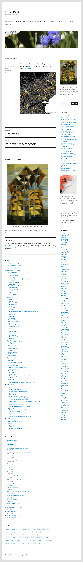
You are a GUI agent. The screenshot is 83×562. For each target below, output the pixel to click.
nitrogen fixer (9, 540)
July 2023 (63, 256)
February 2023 (64, 263)
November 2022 (65, 266)
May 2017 (63, 358)
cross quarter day (10, 532)
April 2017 (63, 359)
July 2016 (63, 375)
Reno (71, 203)
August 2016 (64, 373)
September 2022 (65, 269)
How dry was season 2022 (67, 167)
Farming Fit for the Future (13, 468)
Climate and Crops (12, 272)
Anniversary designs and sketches (18, 367)
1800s (7, 529)
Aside (6, 68)
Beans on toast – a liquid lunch (19, 396)
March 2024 (64, 247)
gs (6, 63)
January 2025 (64, 239)
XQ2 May (10, 347)
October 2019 (64, 317)
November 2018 (65, 331)
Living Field (12, 12)
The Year (61, 21)
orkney (23, 540)
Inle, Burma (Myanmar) (14, 420)
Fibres (9, 386)
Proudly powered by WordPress (21, 555)
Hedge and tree (13, 304)
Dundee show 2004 (14, 331)
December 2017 (65, 348)
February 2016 (64, 382)
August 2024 (64, 242)
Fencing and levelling (14, 325)
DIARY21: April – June (15, 294)
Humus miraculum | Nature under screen (17, 476)
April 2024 (63, 246)
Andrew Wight (14, 529)
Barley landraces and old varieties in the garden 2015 (24, 311)
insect (20, 534)
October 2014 (64, 409)
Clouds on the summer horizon (17, 381)
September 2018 (65, 334)
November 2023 (65, 252)
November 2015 (65, 387)
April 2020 (63, 307)
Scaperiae (28, 68)
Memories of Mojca (14, 364)
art (20, 529)
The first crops (13, 287)
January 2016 (64, 383)
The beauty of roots (14, 369)
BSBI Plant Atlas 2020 (12, 511)
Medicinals (12, 314)
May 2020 (63, 305)
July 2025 (63, 237)
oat (15, 540)
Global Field (10, 418)
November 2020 (65, 303)
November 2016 (65, 368)
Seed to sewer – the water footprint (20, 398)
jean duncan (26, 534)
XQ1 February (11, 343)
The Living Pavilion (12, 472)
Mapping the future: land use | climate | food (18, 491)
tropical (23, 543)
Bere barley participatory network (15, 495)
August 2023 (64, 254)
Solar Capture (12, 277)
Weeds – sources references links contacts (20, 416)
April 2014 (63, 419)
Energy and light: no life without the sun (18, 342)
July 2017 (63, 354)
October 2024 (64, 241)
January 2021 (64, 300)
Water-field (11, 425)
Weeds (9, 415)
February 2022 (64, 280)
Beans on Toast (13, 394)
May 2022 (63, 274)
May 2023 (63, 259)
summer (13, 543)
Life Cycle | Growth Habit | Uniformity (19, 279)
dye (23, 532)
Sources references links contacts (18, 391)
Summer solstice (12, 348)
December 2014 (65, 405)
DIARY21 (10, 292)
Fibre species (12, 387)
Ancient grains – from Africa (14, 507)
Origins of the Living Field (14, 265)
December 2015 (65, 385)
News (17, 21)
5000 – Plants (9, 25)
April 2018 (63, 341)
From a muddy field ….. (15, 263)
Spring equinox (12, 345)
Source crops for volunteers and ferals (19, 410)
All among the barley (12, 499)
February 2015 (64, 402)
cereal (33, 529)
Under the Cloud (13, 275)
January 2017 (64, 365)
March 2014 (64, 421)
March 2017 (64, 361)
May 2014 (63, 417)
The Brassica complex (15, 411)
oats (19, 540)
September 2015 (65, 390)
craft (49, 529)
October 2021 (64, 286)
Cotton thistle (12, 335)
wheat (35, 543)
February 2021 (64, 298)
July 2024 (63, 244)
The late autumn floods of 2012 (19, 428)
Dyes (9, 403)
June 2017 (63, 356)
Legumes (11, 313)
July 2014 (63, 414)
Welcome (8, 21)
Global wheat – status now (16, 291)
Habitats (10, 299)
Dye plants (12, 316)
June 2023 (63, 258)
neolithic (47, 537)
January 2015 (64, 404)
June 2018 (63, 337)
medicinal (25, 537)
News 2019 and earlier (13, 269)
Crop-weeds (11, 408)
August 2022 (64, 271)
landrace (34, 534)
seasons (39, 540)
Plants (9, 333)
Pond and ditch (13, 303)
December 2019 (65, 314)
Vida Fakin (10, 360)
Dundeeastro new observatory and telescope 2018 (22, 382)
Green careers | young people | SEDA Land (17, 448)
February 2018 (64, 344)
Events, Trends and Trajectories (16, 286)
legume (47, 534)
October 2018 (64, 332)
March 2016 (64, 380)
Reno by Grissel (12, 371)
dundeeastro (11, 379)
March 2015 (64, 400)
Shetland (44, 540)
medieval (32, 537)
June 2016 (63, 376)
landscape (8, 70)
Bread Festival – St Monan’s (14, 515)
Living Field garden (11, 537)
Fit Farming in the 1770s (13, 464)
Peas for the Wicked (12, 440)
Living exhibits (12, 308)
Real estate (12, 328)
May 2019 (63, 324)
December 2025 (65, 234)
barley (24, 529)
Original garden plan (13, 320)
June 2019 (63, 322)
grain (15, 534)
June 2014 (63, 415)
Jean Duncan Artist (13, 365)
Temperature (12, 280)
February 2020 (64, 310)
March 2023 (64, 261)
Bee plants (12, 338)
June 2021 (63, 291)
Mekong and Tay (12, 423)
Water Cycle (12, 284)
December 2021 (65, 283)
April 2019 (63, 325)
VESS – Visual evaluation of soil (15, 480)
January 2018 (64, 346)
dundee (19, 532)
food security (9, 534)
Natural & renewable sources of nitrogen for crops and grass (24, 401)
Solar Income (12, 274)
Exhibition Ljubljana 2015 (15, 362)
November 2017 (65, 349)
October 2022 (64, 268)
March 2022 (64, 278)
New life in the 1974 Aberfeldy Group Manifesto (19, 452)
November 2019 (65, 315)
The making (11, 323)
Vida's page (71, 94)
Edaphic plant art (13, 374)
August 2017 (64, 353)
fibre (34, 532)
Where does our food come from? (19, 399)
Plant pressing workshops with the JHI (19, 376)
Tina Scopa (11, 372)
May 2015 (63, 397)
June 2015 (63, 395)
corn (45, 529)
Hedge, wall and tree (14, 326)
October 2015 (64, 388)
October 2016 (64, 370)
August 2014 (64, 412)
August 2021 (64, 288)
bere (29, 529)
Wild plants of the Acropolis (15, 421)
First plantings (13, 330)
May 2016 (63, 378)
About (9, 262)
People (70, 21)
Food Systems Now (13, 289)
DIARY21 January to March (16, 296)
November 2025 (65, 235)
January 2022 (64, 281)
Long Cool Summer (14, 282)
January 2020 (64, 312)
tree (18, 543)
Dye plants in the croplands (16, 404)
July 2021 (63, 290)
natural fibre (40, 537)
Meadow (11, 301)
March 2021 (64, 297)
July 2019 (63, 320)
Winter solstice (12, 355)
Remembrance (10, 444)
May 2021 (63, 293)
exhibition (28, 532)
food (38, 532)
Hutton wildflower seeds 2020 (16, 359)
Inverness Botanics (66, 168)
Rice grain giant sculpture (13, 503)
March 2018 (64, 342)
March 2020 (64, 308)
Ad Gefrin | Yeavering (12, 487)
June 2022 (63, 273)
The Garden (50, 21)
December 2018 (65, 329)
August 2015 (64, 392)
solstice (51, 540)
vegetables (29, 543)
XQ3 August (11, 350)
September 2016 (65, 371)
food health (44, 532)
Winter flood (12, 427)
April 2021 (63, 295)
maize (19, 537)
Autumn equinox (12, 352)
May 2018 (63, 339)
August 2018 (64, 336)
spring (7, 543)
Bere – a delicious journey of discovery (17, 456)
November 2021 (65, 285)
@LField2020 (8, 245)
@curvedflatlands (20, 247)
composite (39, 529)
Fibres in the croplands (15, 389)
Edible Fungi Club (11, 484)
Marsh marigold (13, 337)
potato (29, 540)
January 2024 (64, 251)
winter (40, 543)
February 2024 (64, 249)
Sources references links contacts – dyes (19, 406)
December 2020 (65, 302)
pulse (33, 540)
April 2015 (63, 398)
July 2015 (63, 393)
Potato (11, 413)
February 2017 (64, 363)
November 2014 (65, 407)
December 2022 (65, 264)
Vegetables (12, 318)
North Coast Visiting (12, 460)
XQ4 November (12, 354)
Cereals (11, 309)
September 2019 (65, 319)
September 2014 (65, 410)
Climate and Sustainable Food (33, 21)
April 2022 (63, 276)
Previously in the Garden (14, 321)
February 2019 (64, 327)
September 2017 (65, 351)
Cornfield (11, 306)
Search (74, 103)
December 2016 (65, 366)
